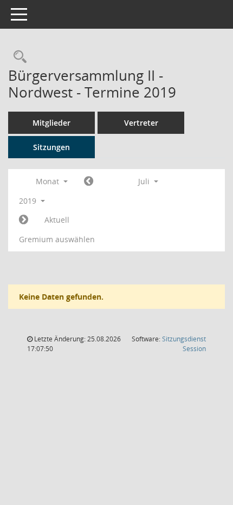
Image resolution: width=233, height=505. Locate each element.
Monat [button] (48, 181)
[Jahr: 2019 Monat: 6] (88, 181)
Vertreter (141, 123)
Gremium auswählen (57, 239)
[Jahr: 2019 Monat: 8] (23, 220)
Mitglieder (51, 123)
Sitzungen (51, 147)
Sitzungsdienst (184, 343)
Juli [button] (145, 181)
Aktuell (56, 220)
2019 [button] (28, 201)
